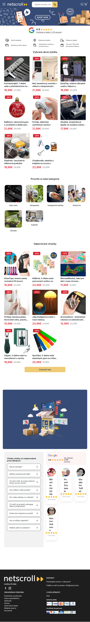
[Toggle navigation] (4, 4)
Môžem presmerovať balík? (19, 474)
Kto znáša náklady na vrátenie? (21, 497)
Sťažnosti (7, 601)
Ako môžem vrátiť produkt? (19, 490)
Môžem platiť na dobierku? (19, 528)
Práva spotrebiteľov (11, 598)
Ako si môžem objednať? (18, 520)
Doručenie (8, 611)
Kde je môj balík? (15, 467)
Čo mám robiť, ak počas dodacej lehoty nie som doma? (21, 482)
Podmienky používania (13, 596)
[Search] (55, 4)
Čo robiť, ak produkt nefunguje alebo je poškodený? (21, 505)
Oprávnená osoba (11, 606)
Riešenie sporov (10, 608)
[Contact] (82, 4)
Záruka (7, 603)
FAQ (48, 596)
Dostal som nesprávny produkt (21, 513)
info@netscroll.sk (72, 585)
